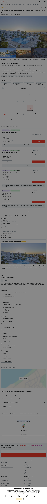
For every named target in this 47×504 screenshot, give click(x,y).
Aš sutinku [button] (19, 499)
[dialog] (23, 495)
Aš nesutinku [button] (27, 499)
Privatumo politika (36, 493)
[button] (23, 502)
